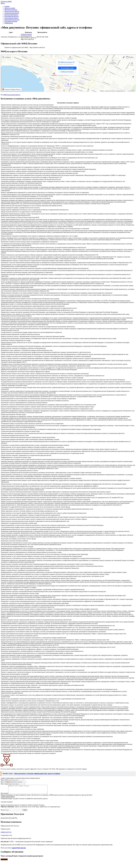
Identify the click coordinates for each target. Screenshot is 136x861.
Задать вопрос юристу (7, 796)
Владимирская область (11, 16)
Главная (6, 6)
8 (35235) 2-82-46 (26, 34)
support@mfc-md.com (19, 848)
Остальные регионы (10, 21)
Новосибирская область (11, 19)
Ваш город (4, 784)
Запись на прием (9, 8)
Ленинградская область (11, 11)
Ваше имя (4, 780)
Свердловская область (11, 18)
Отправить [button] (4, 859)
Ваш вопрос (4, 793)
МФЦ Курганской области (11, 95)
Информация (8, 23)
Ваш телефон (5, 782)
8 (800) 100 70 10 (6, 832)
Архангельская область (11, 13)
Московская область (10, 9)
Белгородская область (11, 14)
